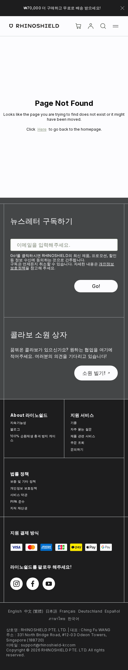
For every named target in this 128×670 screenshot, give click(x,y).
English (15, 611)
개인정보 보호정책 (23, 488)
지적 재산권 (18, 508)
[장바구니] (78, 26)
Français (68, 611)
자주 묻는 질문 (81, 429)
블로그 (15, 429)
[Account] (91, 26)
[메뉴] (115, 26)
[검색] (103, 26)
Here (42, 129)
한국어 (73, 618)
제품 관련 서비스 (83, 436)
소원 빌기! (93, 373)
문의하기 (77, 449)
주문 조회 (78, 442)
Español (112, 611)
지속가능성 (18, 423)
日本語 (51, 611)
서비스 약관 (18, 495)
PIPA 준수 (17, 501)
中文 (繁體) (33, 611)
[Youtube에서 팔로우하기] (49, 584)
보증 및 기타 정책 (23, 481)
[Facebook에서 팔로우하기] (32, 584)
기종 (74, 423)
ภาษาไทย (57, 618)
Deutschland (90, 611)
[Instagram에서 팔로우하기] (16, 584)
